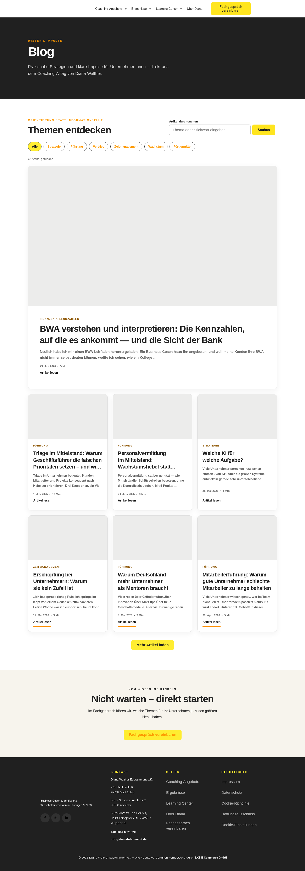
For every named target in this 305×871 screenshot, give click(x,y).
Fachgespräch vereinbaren (152, 735)
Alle (35, 146)
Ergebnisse (139, 8)
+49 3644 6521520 (123, 832)
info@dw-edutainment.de (129, 839)
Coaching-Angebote (108, 8)
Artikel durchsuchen (183, 121)
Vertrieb (98, 146)
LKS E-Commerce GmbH (211, 857)
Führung (77, 146)
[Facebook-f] (45, 817)
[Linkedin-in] (66, 817)
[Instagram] (55, 817)
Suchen (264, 130)
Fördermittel (182, 146)
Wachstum (155, 146)
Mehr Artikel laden (153, 645)
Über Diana (194, 8)
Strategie (54, 146)
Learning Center (167, 8)
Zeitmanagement (126, 146)
